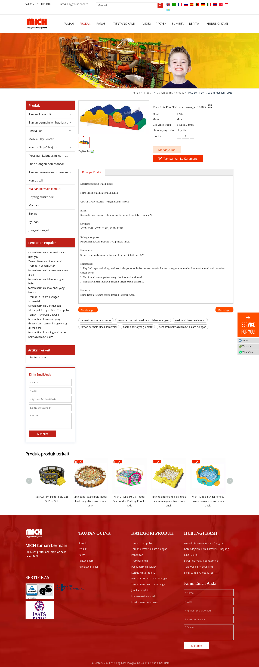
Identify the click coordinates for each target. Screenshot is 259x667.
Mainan (34, 205)
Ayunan (34, 222)
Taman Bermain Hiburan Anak (45, 261)
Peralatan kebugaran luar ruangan (52, 156)
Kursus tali (36, 180)
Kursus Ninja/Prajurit (143, 572)
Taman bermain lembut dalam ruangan (52, 122)
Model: (156, 114)
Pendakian (35, 131)
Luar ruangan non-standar (46, 164)
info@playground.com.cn (74, 4)
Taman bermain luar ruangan (48, 172)
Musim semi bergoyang (144, 602)
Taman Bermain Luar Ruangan (148, 584)
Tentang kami (86, 560)
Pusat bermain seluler (143, 566)
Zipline (33, 214)
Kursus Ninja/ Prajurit (43, 147)
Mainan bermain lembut (44, 189)
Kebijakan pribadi (88, 566)
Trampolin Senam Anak (41, 265)
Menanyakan (166, 150)
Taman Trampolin (41, 114)
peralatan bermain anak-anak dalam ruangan (143, 320)
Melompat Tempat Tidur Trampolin (48, 310)
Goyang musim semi (42, 197)
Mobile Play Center (41, 139)
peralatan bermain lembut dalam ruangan (182, 326)
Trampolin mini (139, 560)
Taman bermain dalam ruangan (149, 549)
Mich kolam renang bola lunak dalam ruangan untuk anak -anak (169, 501)
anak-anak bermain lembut (190, 320)
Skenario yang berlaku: (164, 130)
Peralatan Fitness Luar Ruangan (149, 578)
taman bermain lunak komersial (99, 326)
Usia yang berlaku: (162, 125)
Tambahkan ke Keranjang (180, 159)
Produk (82, 549)
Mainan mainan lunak (143, 596)
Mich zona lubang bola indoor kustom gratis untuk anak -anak (90, 501)
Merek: (156, 119)
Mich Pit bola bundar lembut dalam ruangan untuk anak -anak (208, 501)
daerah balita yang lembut (138, 326)
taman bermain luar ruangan (44, 305)
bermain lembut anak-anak (96, 320)
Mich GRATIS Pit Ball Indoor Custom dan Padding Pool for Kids (129, 501)
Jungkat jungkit (39, 230)
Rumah (82, 543)
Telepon (246, 346)
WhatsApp (247, 351)
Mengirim (42, 433)
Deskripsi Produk (91, 172)
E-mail (245, 340)
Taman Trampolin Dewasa (43, 314)
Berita (81, 555)
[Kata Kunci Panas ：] (160, 5)
